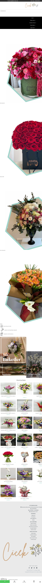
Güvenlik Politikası (33, 528)
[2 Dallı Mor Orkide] (8, 491)
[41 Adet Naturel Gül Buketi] (8, 457)
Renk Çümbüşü (25, 430)
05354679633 (37, 0)
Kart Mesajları (33, 536)
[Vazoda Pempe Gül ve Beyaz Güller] (8, 423)
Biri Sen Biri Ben (24, 413)
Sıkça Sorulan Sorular (33, 537)
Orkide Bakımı (33, 533)
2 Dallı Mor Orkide (8, 498)
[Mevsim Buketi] (24, 474)
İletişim (33, 519)
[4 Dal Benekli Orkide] (24, 491)
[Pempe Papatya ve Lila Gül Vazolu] (8, 388)
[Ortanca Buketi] (24, 457)
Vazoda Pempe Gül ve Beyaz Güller (8, 430)
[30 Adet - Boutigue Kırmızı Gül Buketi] (8, 440)
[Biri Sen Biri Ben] (24, 406)
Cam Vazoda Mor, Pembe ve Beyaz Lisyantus (10, 413)
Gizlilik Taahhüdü (33, 523)
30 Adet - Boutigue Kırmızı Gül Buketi (8, 447)
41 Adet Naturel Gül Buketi (8, 464)
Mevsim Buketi (25, 481)
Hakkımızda (33, 515)
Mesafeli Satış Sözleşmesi (33, 526)
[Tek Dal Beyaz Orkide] (8, 474)
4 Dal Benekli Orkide (24, 498)
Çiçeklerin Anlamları (33, 534)
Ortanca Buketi (24, 464)
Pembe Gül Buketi (24, 447)
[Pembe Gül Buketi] (24, 440)
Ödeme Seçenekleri (33, 525)
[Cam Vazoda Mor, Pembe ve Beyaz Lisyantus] (8, 406)
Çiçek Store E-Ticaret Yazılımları (13, 579)
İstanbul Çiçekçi (33, 539)
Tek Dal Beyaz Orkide (8, 481)
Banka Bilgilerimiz (33, 518)
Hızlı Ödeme (33, 516)
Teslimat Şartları (33, 529)
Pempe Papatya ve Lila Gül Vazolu (8, 396)
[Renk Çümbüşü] (24, 423)
